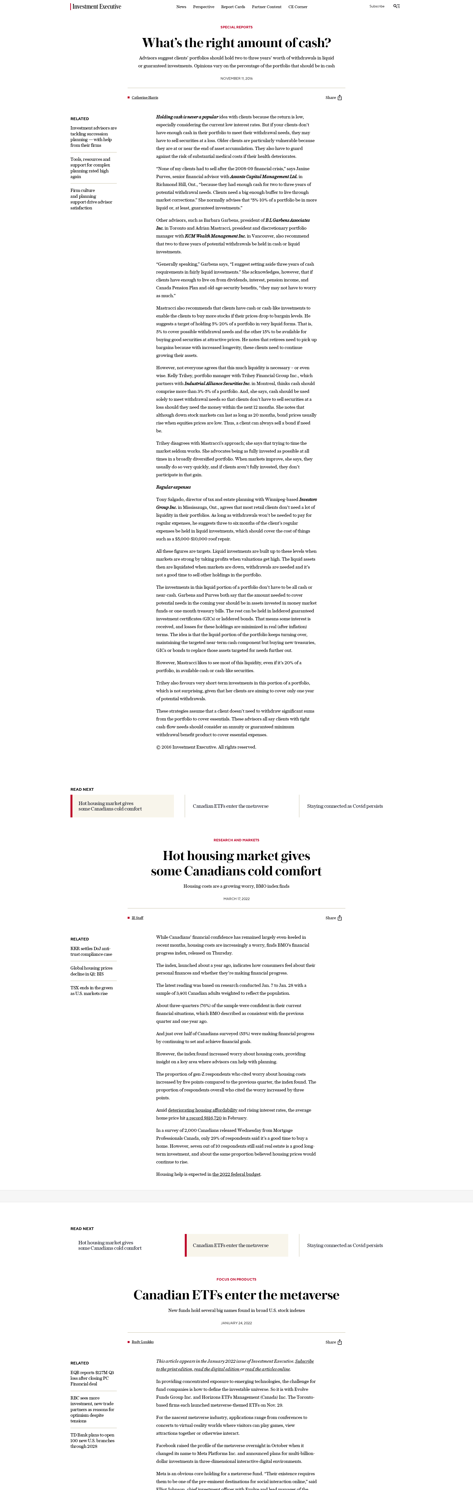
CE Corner (297, 6)
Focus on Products (236, 1279)
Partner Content (267, 6)
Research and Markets (236, 840)
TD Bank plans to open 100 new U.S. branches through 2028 (92, 1440)
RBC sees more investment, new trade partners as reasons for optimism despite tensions (92, 1409)
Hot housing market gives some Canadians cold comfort (110, 805)
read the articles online (267, 1369)
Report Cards (233, 6)
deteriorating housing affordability (202, 1110)
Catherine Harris (145, 97)
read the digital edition (217, 1369)
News (181, 6)
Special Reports (236, 27)
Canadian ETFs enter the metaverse (231, 806)
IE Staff (137, 918)
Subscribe (377, 6)
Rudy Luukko (143, 1342)
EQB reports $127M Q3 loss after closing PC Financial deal (92, 1378)
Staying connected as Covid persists (345, 806)
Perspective (203, 6)
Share (331, 97)
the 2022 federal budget (236, 1174)
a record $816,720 (204, 1118)
